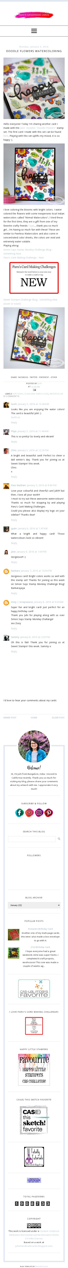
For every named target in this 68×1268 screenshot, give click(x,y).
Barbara (15, 570)
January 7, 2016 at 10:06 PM (36, 570)
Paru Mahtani (18, 485)
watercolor (56, 394)
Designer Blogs (41, 1266)
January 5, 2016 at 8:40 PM (42, 485)
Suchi (14, 404)
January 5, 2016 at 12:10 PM (33, 450)
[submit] (59, 838)
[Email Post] (34, 390)
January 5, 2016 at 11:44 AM (33, 431)
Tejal (31, 225)
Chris (14, 450)
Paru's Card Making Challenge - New (23, 257)
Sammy (15, 637)
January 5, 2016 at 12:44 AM (33, 404)
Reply (14, 422)
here (5, 135)
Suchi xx (15, 417)
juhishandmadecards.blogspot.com (33, 1246)
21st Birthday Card (40, 947)
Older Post (58, 717)
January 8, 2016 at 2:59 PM (35, 637)
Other (54, 377)
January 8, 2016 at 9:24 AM (49, 601)
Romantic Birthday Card (40, 928)
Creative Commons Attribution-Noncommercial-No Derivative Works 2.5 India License (34, 1235)
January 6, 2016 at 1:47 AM (33, 528)
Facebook (23, 377)
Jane (13, 551)
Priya (14, 431)
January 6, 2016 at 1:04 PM (31, 551)
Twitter (33, 377)
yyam (14, 528)
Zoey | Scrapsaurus (22, 601)
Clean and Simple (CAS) (36, 394)
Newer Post (9, 717)
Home (34, 717)
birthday (18, 394)
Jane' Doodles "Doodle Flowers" (38, 127)
